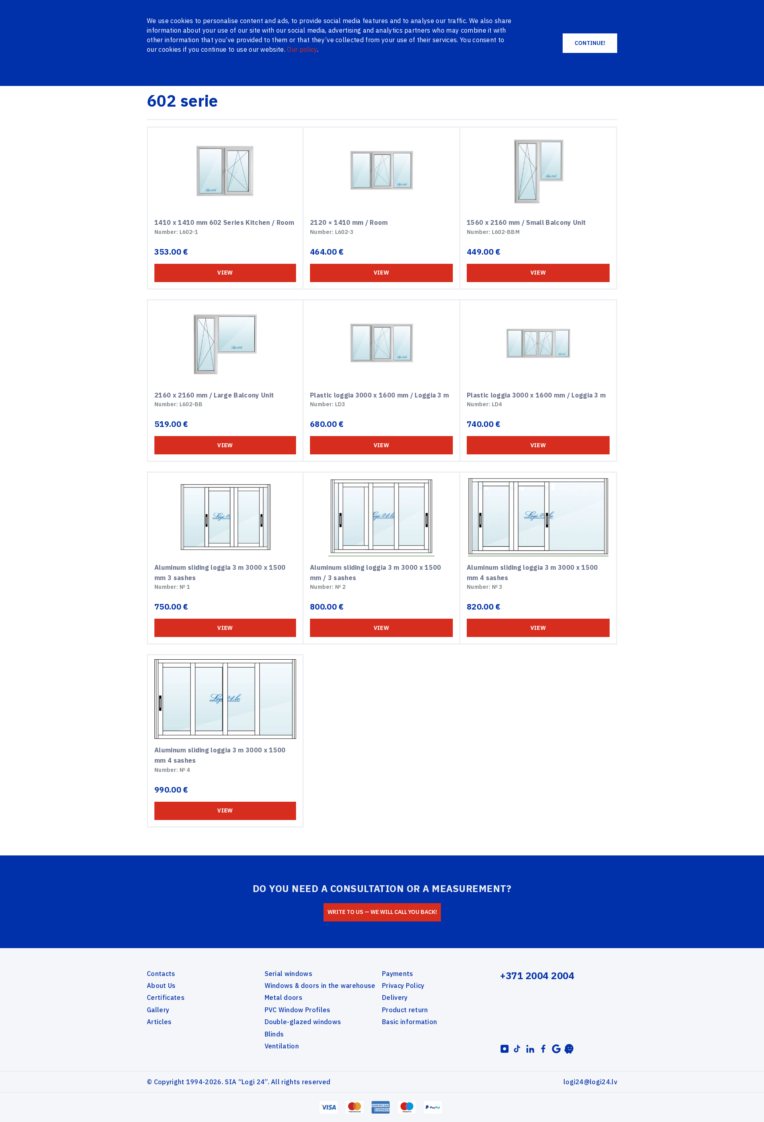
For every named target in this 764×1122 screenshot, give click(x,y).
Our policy (302, 49)
